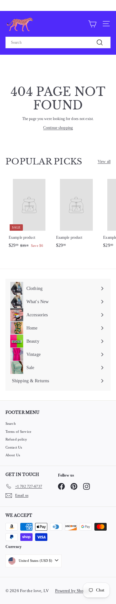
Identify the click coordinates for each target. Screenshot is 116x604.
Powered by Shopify (73, 590)
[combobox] (58, 42)
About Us (12, 455)
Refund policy (16, 439)
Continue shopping (58, 127)
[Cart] (92, 23)
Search (10, 423)
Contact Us (13, 447)
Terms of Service (18, 431)
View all (104, 161)
